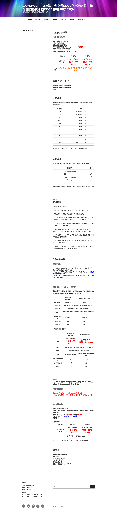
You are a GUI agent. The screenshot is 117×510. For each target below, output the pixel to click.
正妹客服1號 (29, 487)
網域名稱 (46, 19)
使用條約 (57, 202)
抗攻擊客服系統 (60, 32)
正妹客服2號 (29, 489)
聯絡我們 (72, 19)
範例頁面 (69, 293)
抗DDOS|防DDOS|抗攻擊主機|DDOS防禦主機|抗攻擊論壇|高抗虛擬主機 (73, 383)
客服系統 (63, 19)
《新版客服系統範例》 (65, 87)
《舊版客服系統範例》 (65, 85)
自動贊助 (55, 19)
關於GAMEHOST (82, 19)
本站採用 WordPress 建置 (59, 506)
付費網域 (57, 98)
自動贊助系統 (59, 259)
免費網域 (57, 159)
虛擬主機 (37, 19)
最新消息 (30, 19)
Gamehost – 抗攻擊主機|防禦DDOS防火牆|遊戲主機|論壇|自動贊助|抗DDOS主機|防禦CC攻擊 (58, 7)
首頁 (23, 19)
